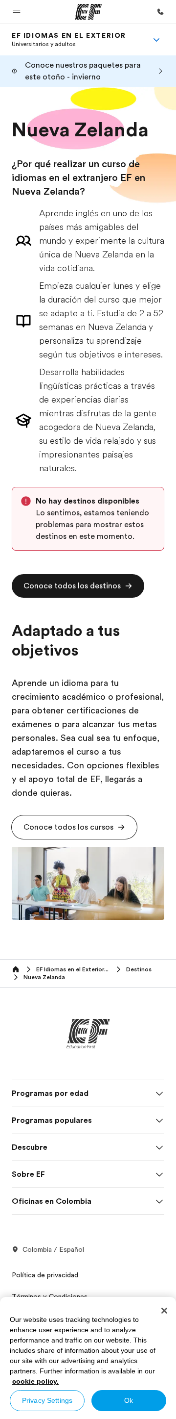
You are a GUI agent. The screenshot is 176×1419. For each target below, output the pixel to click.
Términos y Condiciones (50, 1296)
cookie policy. (35, 1381)
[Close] (164, 1310)
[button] (17, 12)
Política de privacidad (45, 1275)
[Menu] (156, 40)
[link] (69, 39)
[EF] (88, 12)
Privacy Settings (47, 1400)
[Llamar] (160, 12)
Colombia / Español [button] (53, 1249)
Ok (128, 1400)
